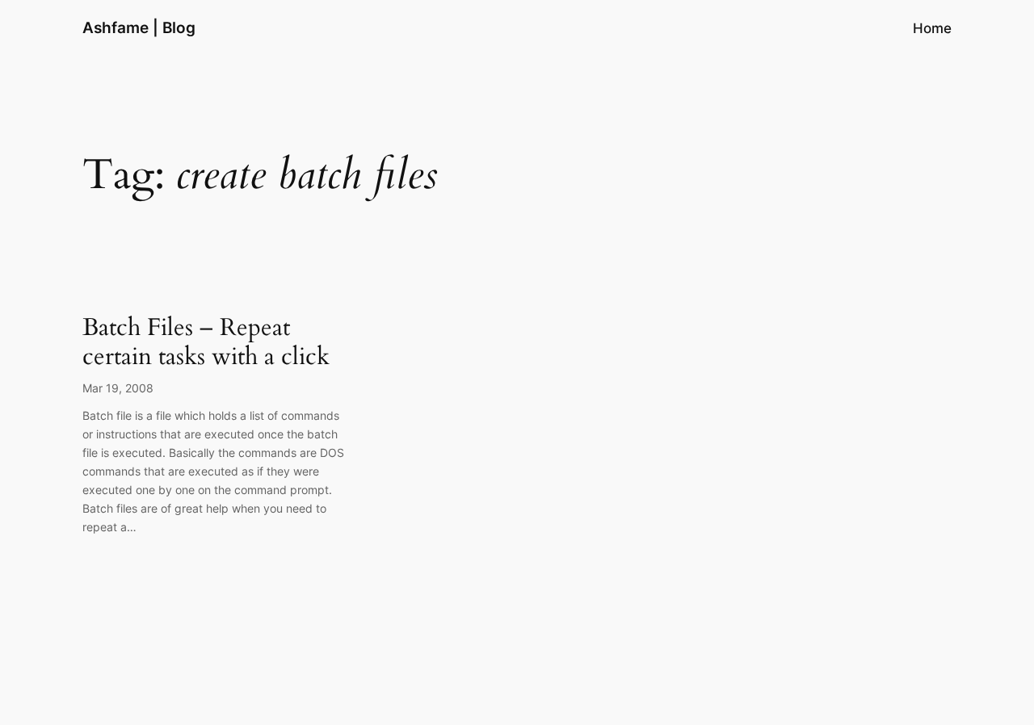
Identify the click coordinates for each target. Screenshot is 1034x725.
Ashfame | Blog (138, 27)
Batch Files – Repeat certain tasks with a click (206, 342)
